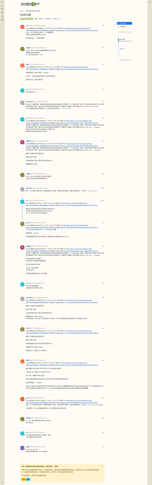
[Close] (102, 466)
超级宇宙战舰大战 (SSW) (26, 18)
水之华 (27, 222)
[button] (2, 482)
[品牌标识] (30, 4)
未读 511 (122, 48)
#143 (103, 283)
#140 (103, 200)
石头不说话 (29, 101)
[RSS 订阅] (61, 19)
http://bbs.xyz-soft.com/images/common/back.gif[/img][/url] (77, 30)
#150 (103, 446)
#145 (103, 328)
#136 (103, 118)
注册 (23, 479)
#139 (103, 188)
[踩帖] (103, 42)
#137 (103, 141)
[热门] (2, 12)
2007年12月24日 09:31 (41, 47)
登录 (28, 479)
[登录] (149, 2)
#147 (103, 398)
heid (27, 398)
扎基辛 (27, 360)
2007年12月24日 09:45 (39, 446)
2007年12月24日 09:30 (39, 25)
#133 (103, 64)
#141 (103, 222)
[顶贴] (96, 42)
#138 (103, 173)
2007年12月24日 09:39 (42, 188)
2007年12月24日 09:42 (39, 360)
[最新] (2, 5)
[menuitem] (149, 2)
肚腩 (27, 64)
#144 (103, 297)
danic (27, 25)
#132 (103, 47)
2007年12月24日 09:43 (41, 418)
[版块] (2, 2)
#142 (103, 246)
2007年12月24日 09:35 (42, 101)
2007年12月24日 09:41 (38, 283)
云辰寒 (27, 446)
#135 (103, 101)
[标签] (2, 9)
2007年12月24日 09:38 (38, 118)
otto (27, 89)
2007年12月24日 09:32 (38, 64)
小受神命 (28, 47)
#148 (103, 418)
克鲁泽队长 (29, 141)
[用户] (2, 16)
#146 (103, 360)
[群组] (2, 19)
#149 (103, 432)
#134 (103, 89)
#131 (103, 25)
